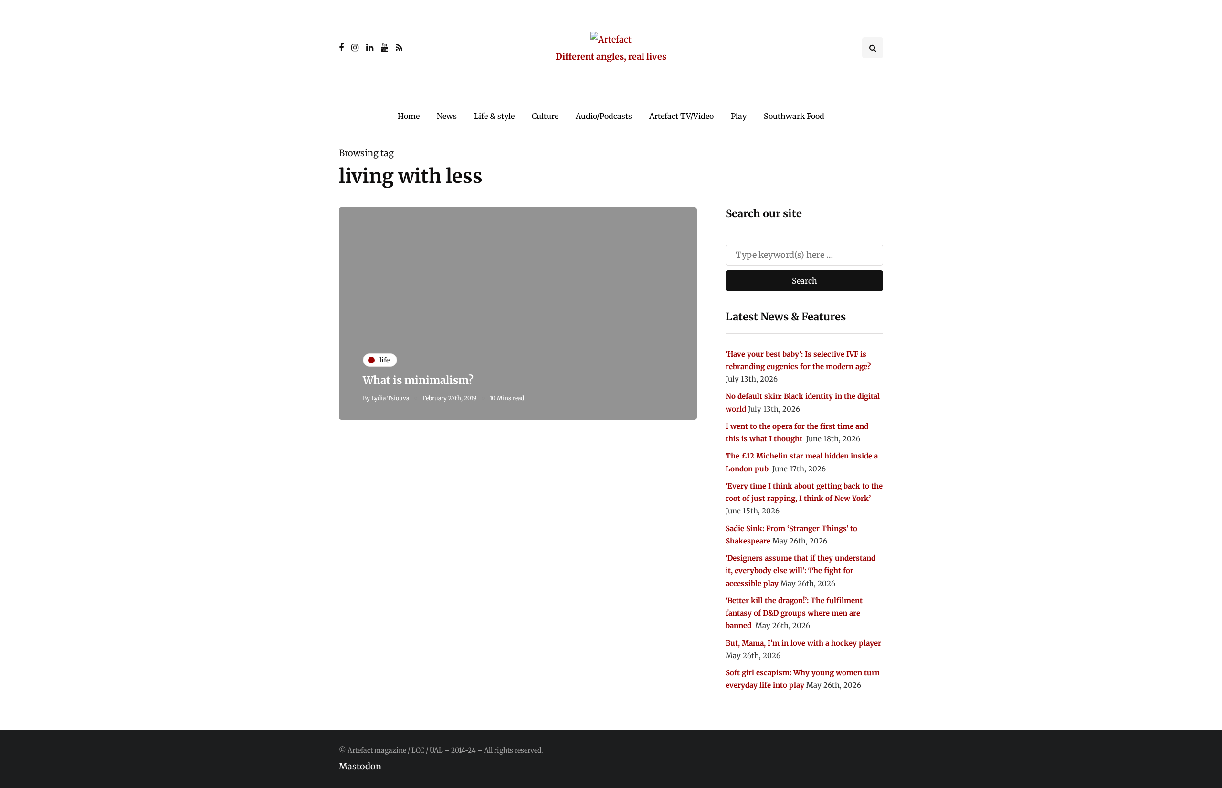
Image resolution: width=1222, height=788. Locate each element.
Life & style (494, 116)
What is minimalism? (418, 380)
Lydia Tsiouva (390, 398)
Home (409, 116)
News (447, 116)
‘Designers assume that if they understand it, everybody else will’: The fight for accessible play (800, 571)
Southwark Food (794, 116)
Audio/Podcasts (604, 116)
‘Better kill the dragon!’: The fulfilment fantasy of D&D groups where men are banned (794, 613)
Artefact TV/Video (681, 116)
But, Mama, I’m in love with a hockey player (803, 643)
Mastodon (360, 766)
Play (739, 116)
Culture (545, 116)
